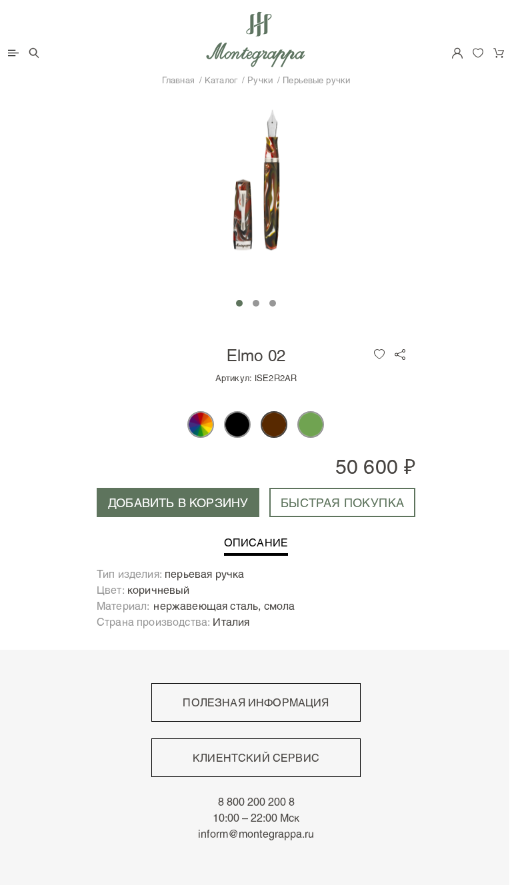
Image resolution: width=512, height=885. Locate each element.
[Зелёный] (310, 424)
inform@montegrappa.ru (256, 833)
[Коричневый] (274, 424)
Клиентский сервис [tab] (256, 757)
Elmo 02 (256, 355)
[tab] (256, 546)
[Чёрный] (237, 424)
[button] (239, 303)
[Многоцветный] (200, 424)
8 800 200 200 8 (256, 801)
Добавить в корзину (178, 502)
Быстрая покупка (342, 502)
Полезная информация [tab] (256, 702)
